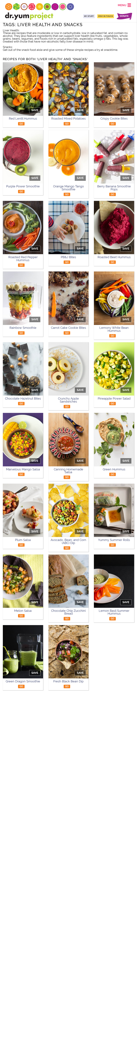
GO (21, 123)
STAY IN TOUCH (105, 16)
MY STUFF (89, 16)
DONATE (124, 16)
